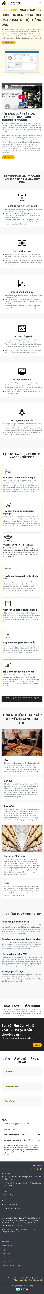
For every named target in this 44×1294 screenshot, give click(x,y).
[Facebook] (35, 1169)
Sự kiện (21, 1278)
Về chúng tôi (8, 157)
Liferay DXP (6, 1254)
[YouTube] (38, 1169)
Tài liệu (38, 1278)
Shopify (4, 1250)
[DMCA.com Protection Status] (22, 1289)
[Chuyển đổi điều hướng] (40, 3)
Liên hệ (37, 1045)
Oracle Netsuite (7, 1246)
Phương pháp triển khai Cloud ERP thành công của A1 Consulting (22, 699)
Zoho (3, 1258)
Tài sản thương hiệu (20, 1280)
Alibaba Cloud (6, 1262)
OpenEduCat (10, 1101)
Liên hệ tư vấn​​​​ (8, 42)
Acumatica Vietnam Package (11, 1266)
